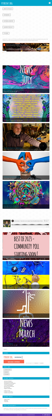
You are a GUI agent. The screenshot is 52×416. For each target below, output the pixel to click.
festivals (18, 316)
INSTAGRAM (6, 374)
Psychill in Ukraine (8, 286)
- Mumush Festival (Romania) (9, 386)
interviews (17, 178)
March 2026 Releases (8, 343)
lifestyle (20, 258)
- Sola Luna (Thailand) (7, 381)
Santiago (8, 178)
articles (17, 120)
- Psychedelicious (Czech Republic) (10, 383)
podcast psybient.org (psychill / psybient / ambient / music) (30, 149)
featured (18, 149)
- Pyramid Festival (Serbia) (8, 382)
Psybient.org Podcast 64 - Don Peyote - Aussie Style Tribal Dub (22, 52)
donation (36, 363)
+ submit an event (7, 390)
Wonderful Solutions (31, 414)
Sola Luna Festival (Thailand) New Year (13, 205)
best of (18, 258)
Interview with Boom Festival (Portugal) (13, 315)
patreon (42, 363)
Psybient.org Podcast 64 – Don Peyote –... (13, 148)
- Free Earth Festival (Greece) (9, 384)
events (20, 120)
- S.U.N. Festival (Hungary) (8, 385)
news (14, 91)
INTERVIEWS (7, 15)
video (22, 287)
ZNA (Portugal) (7, 119)
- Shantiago (6, 400)
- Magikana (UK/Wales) (8, 388)
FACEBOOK (6, 372)
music (20, 149)
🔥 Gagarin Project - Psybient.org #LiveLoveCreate (9, 52)
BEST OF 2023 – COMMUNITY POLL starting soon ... (15, 257)
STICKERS (6, 33)
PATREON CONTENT (8, 21)
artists (15, 178)
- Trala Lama (6, 401)
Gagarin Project (19, 414)
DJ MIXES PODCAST (8, 27)
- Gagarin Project (7, 399)
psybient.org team (9, 120)
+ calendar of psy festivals (8, 392)
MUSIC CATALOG (8, 9)
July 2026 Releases (8, 90)
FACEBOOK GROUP (7, 369)
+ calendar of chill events (8, 391)
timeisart (8, 91)
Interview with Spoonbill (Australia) (12, 177)
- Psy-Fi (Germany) (7, 387)
